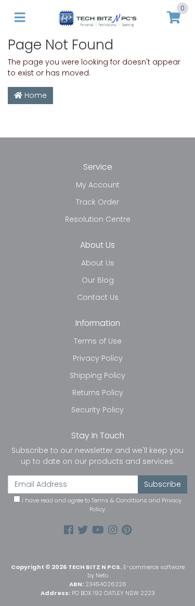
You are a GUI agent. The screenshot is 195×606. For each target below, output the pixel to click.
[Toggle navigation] (20, 18)
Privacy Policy (98, 358)
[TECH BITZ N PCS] (97, 17)
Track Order (97, 202)
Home (34, 95)
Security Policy (97, 410)
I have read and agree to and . (100, 504)
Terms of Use (98, 341)
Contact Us (98, 297)
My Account (98, 185)
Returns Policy (97, 392)
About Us (97, 263)
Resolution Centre (98, 219)
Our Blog (98, 280)
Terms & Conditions (119, 500)
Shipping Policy (97, 375)
